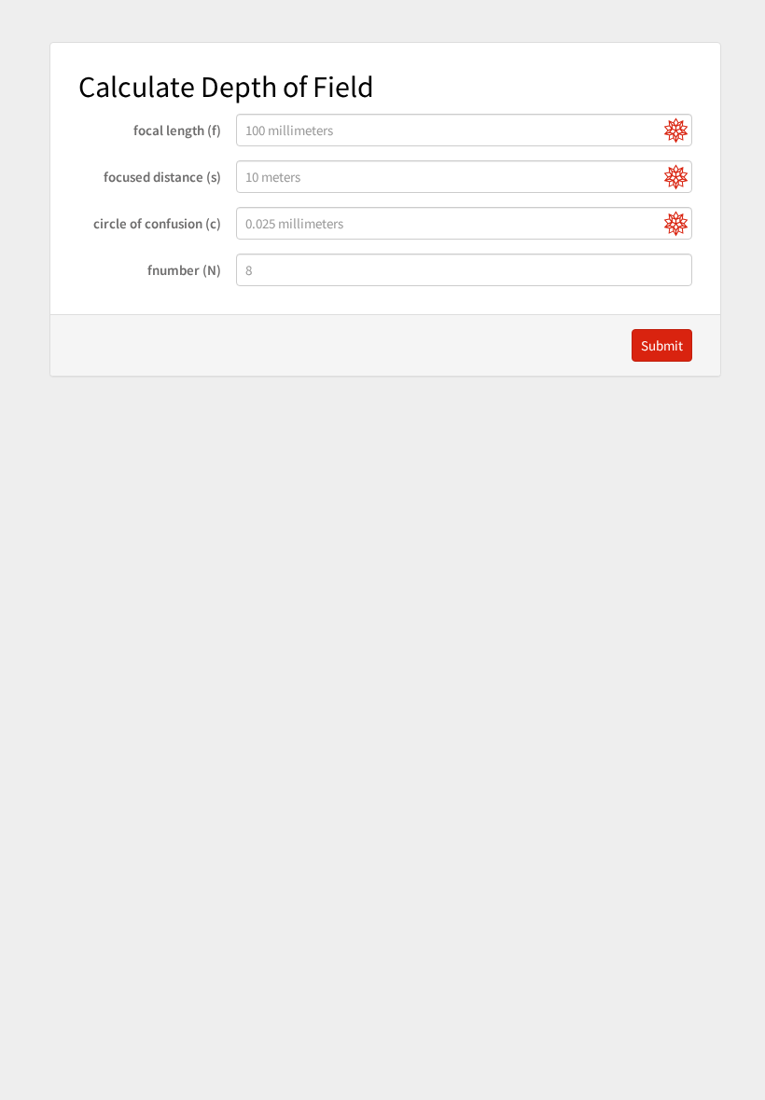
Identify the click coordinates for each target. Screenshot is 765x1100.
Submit (662, 345)
